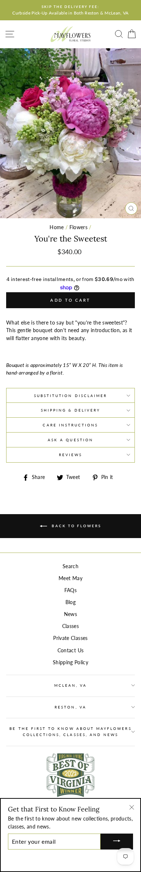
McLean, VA (70, 685)
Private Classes (70, 638)
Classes (70, 626)
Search (70, 566)
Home (57, 227)
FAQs (70, 590)
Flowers (78, 227)
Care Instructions (70, 425)
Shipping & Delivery (70, 410)
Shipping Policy (70, 662)
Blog (70, 602)
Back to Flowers (75, 526)
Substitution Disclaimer (70, 395)
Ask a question (70, 440)
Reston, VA (70, 707)
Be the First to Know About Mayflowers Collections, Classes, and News (70, 731)
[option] (70, 10)
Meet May (70, 578)
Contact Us (70, 650)
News (70, 614)
